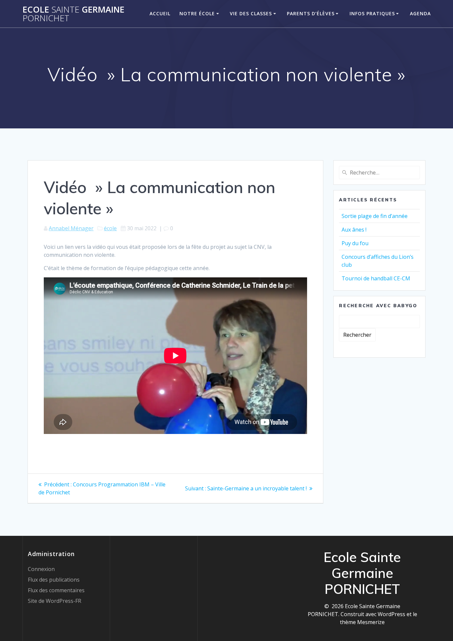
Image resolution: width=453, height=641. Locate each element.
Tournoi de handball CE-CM (376, 278)
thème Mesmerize (362, 622)
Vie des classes (251, 13)
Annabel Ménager (71, 228)
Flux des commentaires (56, 590)
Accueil (160, 13)
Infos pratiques (372, 13)
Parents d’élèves (311, 13)
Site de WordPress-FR (54, 601)
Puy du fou (355, 243)
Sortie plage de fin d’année (375, 216)
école (110, 228)
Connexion (41, 569)
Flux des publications (54, 579)
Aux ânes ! (354, 229)
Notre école (197, 13)
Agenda (420, 13)
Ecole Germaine (73, 13)
